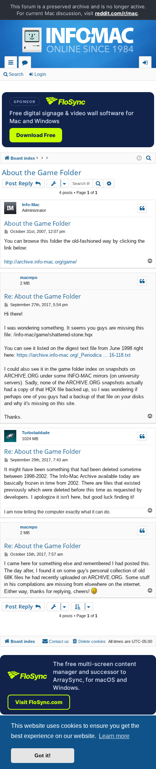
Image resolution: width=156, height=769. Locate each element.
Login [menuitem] (146, 63)
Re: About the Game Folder (42, 296)
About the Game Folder (41, 172)
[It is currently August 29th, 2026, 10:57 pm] (139, 158)
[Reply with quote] (142, 208)
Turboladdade (36, 432)
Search (16, 74)
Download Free (35, 135)
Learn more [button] (114, 736)
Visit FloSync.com (38, 702)
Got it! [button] (42, 755)
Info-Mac (30, 204)
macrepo (28, 277)
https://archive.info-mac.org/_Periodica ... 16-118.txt (74, 355)
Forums (26, 63)
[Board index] (78, 42)
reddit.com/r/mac (116, 13)
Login (40, 74)
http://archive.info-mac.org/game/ (40, 262)
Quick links (12, 63)
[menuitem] (148, 158)
